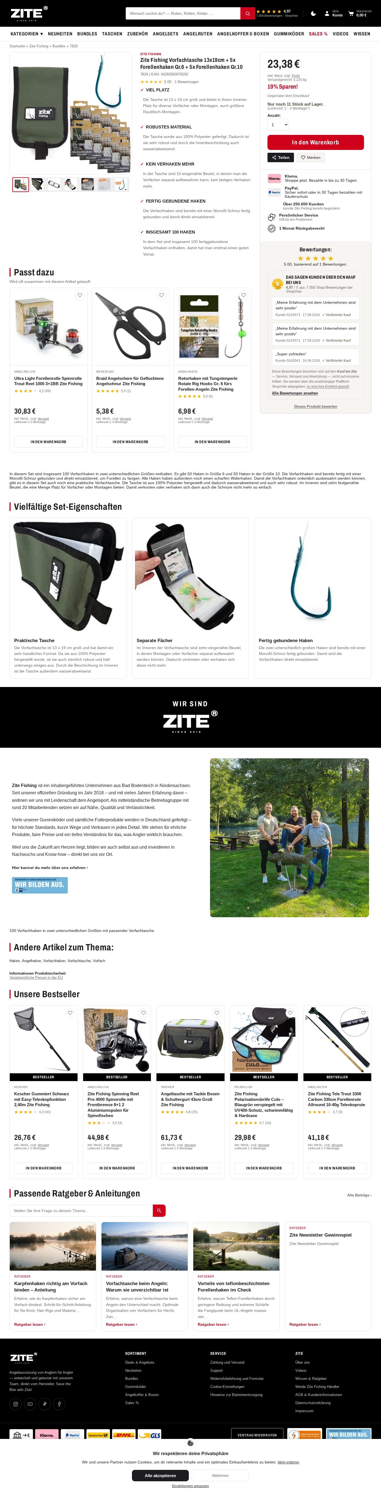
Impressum (304, 1411)
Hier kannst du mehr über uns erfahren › (50, 867)
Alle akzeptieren (160, 1475)
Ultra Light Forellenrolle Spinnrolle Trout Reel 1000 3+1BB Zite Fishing (48, 381)
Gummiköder (289, 34)
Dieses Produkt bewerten (315, 406)
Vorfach (99, 961)
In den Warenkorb (48, 442)
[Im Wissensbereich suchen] (159, 1211)
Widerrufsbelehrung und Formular (237, 1379)
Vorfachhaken (54, 961)
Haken (14, 961)
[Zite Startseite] (29, 13)
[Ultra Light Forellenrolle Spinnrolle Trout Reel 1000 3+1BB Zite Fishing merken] (80, 295)
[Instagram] (15, 1404)
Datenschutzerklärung (313, 1403)
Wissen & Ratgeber (311, 1379)
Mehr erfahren (288, 1462)
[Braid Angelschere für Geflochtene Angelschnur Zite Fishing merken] (162, 295)
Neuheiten (60, 34)
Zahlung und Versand (227, 1362)
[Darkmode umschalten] (313, 13)
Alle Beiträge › (359, 1195)
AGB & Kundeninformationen (318, 1395)
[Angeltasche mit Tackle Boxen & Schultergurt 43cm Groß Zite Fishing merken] (217, 1013)
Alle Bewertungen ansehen (295, 393)
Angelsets (166, 34)
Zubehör (137, 34)
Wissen (362, 34)
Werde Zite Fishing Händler (317, 1387)
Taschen (112, 34)
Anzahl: (274, 115)
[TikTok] (44, 1404)
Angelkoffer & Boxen (243, 34)
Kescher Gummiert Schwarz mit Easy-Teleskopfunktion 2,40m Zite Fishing (41, 1099)
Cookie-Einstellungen (227, 1387)
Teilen (284, 157)
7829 (74, 46)
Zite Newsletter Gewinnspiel (321, 1235)
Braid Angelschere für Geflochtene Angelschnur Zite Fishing (130, 381)
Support (216, 1370)
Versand (43, 418)
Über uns (302, 1362)
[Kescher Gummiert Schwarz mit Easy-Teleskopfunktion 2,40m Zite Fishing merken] (70, 1013)
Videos (341, 34)
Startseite (17, 46)
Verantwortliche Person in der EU (36, 977)
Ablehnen (220, 1475)
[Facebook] (59, 1404)
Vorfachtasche (79, 961)
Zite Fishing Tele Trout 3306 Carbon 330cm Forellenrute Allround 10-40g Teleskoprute (336, 1099)
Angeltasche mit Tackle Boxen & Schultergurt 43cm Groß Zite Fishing (190, 1099)
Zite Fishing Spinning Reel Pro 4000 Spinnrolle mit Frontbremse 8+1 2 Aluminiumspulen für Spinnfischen (113, 1104)
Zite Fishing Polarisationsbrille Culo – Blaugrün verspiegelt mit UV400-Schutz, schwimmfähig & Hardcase (264, 1104)
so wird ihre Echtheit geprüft (328, 387)
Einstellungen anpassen (190, 1486)
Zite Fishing (38, 46)
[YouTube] (30, 1404)
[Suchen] (247, 13)
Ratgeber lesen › (29, 1324)
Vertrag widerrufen (257, 1435)
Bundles (87, 34)
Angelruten (198, 34)
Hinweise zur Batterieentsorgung (236, 1395)
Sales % (318, 34)
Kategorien (27, 34)
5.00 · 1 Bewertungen (169, 81)
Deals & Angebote (139, 1362)
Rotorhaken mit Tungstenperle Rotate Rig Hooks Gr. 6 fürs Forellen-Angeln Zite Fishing (207, 384)
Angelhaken (31, 961)
